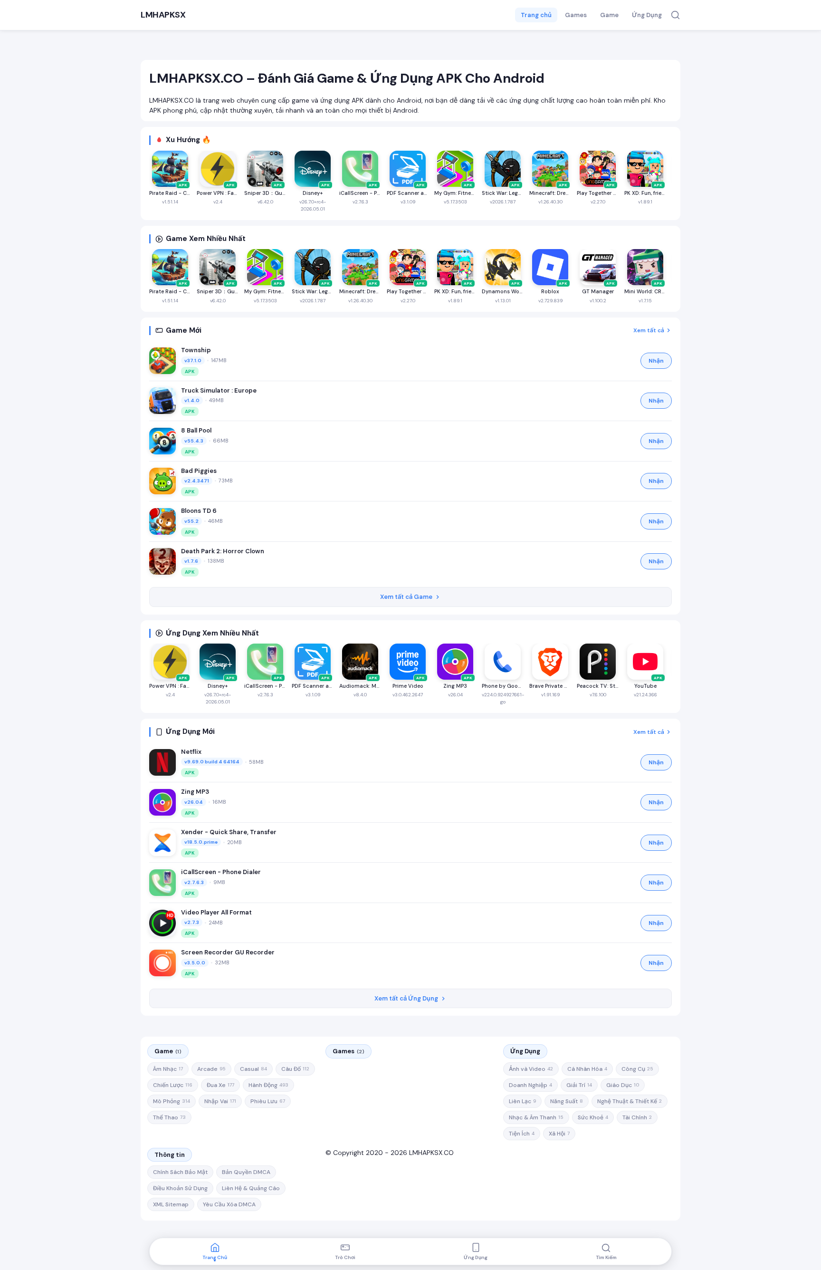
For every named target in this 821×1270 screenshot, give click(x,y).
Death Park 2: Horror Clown (222, 551)
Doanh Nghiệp (530, 1085)
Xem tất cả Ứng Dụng (406, 998)
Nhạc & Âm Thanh (536, 1117)
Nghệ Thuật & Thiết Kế (629, 1101)
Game (609, 15)
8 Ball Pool (196, 430)
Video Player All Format (216, 912)
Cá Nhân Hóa (587, 1069)
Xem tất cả (648, 330)
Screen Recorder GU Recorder (228, 952)
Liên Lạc (522, 1101)
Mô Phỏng (171, 1101)
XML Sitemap (171, 1204)
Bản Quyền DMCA (246, 1172)
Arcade (211, 1069)
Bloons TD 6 (199, 511)
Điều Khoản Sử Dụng (180, 1188)
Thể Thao (169, 1117)
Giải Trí (579, 1085)
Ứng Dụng (647, 15)
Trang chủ (536, 15)
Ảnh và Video (531, 1069)
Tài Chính (637, 1117)
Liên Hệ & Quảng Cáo (251, 1188)
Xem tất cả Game (406, 597)
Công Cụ (637, 1069)
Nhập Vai (220, 1101)
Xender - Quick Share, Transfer (229, 832)
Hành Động (268, 1085)
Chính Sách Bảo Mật (180, 1172)
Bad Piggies (199, 471)
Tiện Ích (522, 1133)
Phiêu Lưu (267, 1101)
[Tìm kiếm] (675, 15)
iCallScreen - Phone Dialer (221, 872)
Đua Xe (220, 1085)
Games (576, 15)
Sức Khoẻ (593, 1117)
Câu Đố (295, 1069)
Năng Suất (566, 1101)
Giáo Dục (622, 1085)
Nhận (656, 361)
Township (196, 350)
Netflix (191, 752)
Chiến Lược (172, 1085)
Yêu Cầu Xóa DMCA (229, 1204)
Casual (253, 1069)
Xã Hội (559, 1133)
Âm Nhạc (168, 1069)
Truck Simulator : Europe (219, 390)
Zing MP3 (195, 792)
